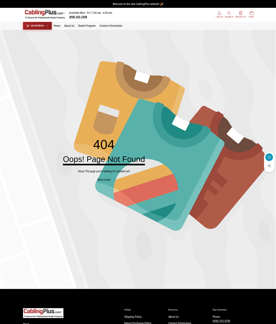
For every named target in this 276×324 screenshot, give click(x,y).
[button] (229, 15)
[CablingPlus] (45, 15)
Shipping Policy (133, 316)
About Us (173, 316)
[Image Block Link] (43, 313)
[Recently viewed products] (269, 157)
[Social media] (269, 166)
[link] (104, 179)
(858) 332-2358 (221, 321)
